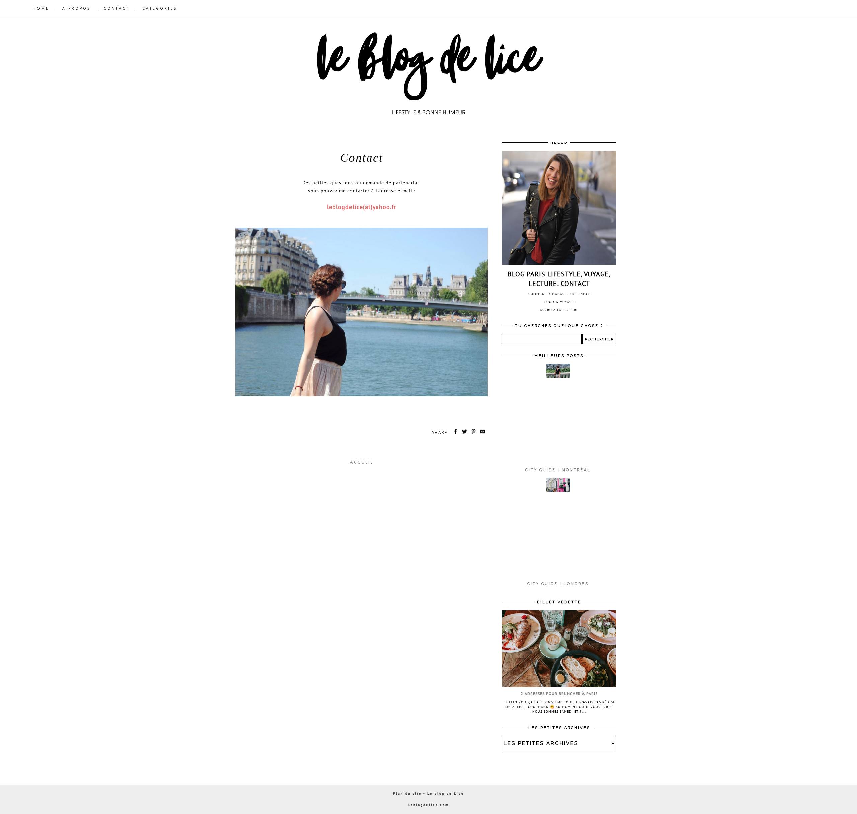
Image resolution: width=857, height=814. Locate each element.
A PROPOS (76, 8)
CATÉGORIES (159, 8)
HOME (41, 8)
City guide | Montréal (558, 470)
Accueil (361, 462)
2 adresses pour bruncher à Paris (559, 693)
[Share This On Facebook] (454, 432)
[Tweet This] (463, 432)
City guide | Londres (558, 584)
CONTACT (116, 8)
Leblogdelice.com (428, 805)
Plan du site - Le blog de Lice (428, 793)
